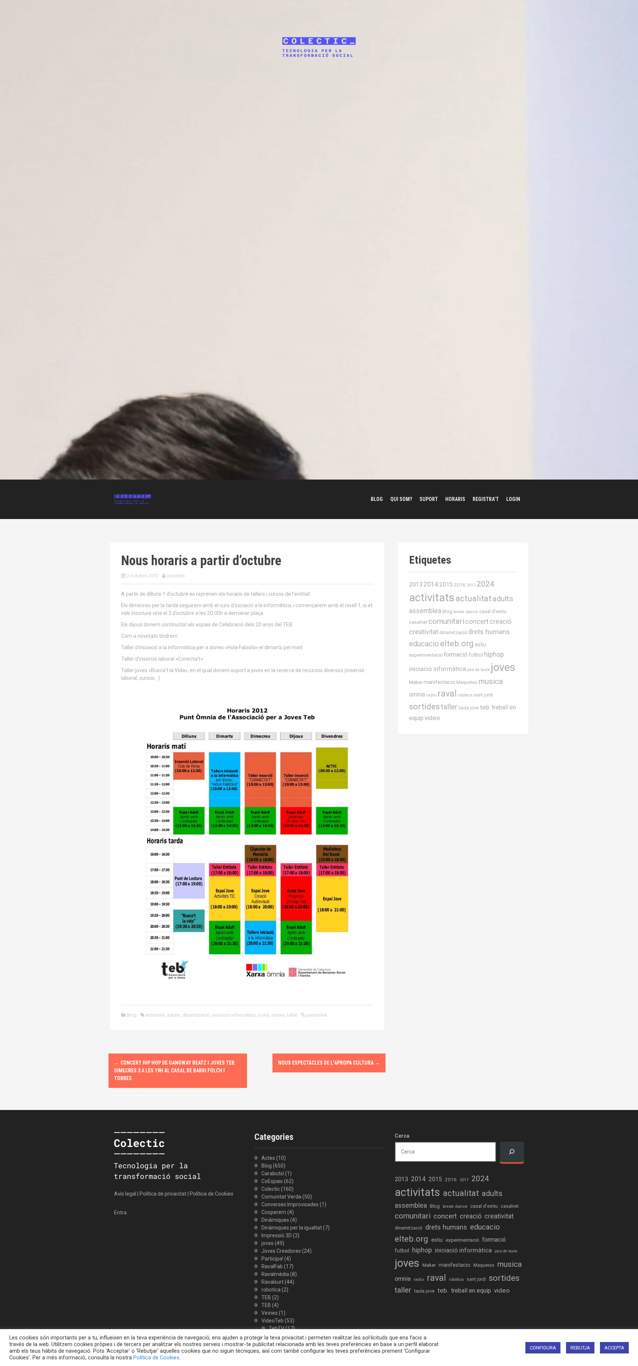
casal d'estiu (493, 611)
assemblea (425, 611)
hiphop (494, 654)
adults (173, 1015)
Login (513, 499)
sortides (424, 707)
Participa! (272, 1259)
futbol (476, 655)
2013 (415, 584)
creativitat (423, 632)
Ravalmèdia (275, 1274)
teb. (485, 707)
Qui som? (401, 499)
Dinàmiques (275, 1220)
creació (500, 621)
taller (292, 1015)
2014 (430, 584)
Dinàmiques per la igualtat (291, 1228)
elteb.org (457, 643)
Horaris (455, 499)
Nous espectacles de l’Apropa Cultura (329, 1063)
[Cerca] (512, 1152)
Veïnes (269, 1313)
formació (455, 654)
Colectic (270, 1189)
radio (431, 695)
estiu (480, 644)
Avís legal (125, 1194)
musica (490, 681)
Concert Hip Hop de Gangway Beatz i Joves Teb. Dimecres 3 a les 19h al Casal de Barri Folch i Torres (175, 1070)
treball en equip (471, 1290)
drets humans (489, 632)
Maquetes (466, 682)
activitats (155, 1015)
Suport (428, 499)
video (432, 718)
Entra (120, 1212)
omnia (278, 1015)
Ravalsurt (272, 1282)
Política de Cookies (211, 1194)
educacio (424, 643)
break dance (465, 611)
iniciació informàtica (233, 1015)
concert (476, 621)
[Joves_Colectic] (132, 499)
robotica (271, 1290)
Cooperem (273, 1212)
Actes (268, 1158)
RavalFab (272, 1266)
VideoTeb (272, 1321)
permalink (316, 1015)
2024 (485, 584)
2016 (460, 585)
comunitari (446, 621)
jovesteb (176, 575)
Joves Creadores (281, 1251)
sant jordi (483, 695)
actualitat (473, 599)
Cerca (402, 1136)
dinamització (196, 1015)
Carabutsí (272, 1173)
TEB (266, 1297)
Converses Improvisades (290, 1204)
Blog (377, 499)
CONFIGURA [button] (543, 1348)
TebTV (276, 1328)
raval (447, 693)
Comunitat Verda (281, 1197)
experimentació (426, 655)
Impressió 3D (276, 1235)
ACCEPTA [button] (614, 1348)
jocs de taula (478, 669)
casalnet (418, 622)
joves (263, 1015)
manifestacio (439, 682)
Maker (415, 682)
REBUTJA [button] (580, 1348)
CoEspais (272, 1181)
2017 (471, 585)
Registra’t (486, 499)
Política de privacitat (163, 1194)
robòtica (465, 695)
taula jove (469, 707)
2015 (446, 584)
